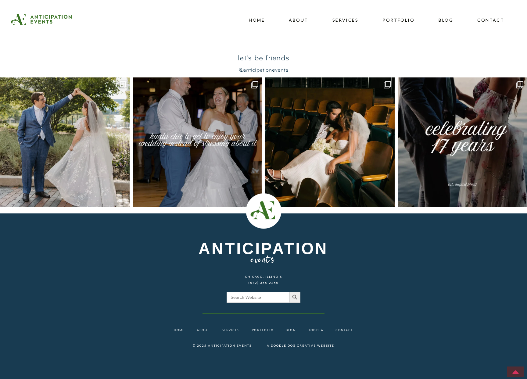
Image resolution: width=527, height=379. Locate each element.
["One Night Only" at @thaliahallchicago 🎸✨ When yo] (330, 142)
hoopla (315, 330)
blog (446, 20)
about (298, 20)
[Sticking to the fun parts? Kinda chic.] (197, 142)
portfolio (398, 20)
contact (490, 20)
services (345, 20)
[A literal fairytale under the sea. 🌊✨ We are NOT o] (65, 142)
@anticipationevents (263, 70)
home (257, 20)
